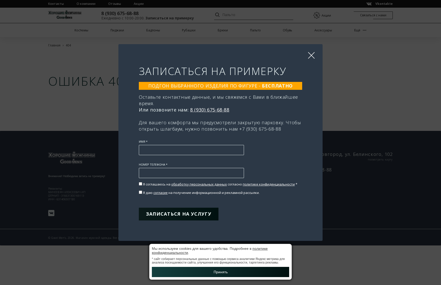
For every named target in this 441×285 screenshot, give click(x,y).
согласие (160, 192)
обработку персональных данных (199, 184)
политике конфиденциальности (269, 184)
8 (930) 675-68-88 (209, 110)
